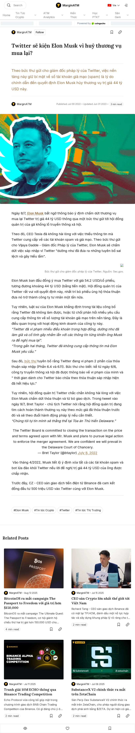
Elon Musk (35, 213)
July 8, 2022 (87, 453)
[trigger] (15, 5)
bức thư (30, 361)
